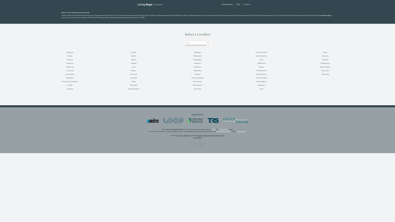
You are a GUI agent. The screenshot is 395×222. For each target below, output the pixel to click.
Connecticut (69, 74)
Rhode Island (261, 74)
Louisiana (133, 78)
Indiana (134, 63)
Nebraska (197, 70)
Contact (246, 4)
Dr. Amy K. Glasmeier (183, 135)
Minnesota (197, 56)
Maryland (133, 85)
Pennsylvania (261, 70)
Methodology (227, 4)
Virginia (325, 60)
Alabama (69, 52)
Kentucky (133, 74)
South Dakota (261, 81)
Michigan (197, 52)
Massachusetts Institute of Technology (210, 135)
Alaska (69, 56)
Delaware (70, 78)
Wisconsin (325, 70)
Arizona (70, 60)
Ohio (261, 60)
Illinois (133, 60)
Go (208, 43)
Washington (325, 63)
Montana (197, 67)
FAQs (238, 4)
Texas (261, 89)
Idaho (133, 56)
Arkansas (69, 63)
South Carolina (261, 78)
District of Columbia (70, 81)
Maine (133, 81)
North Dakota (261, 56)
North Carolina (261, 52)
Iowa (134, 67)
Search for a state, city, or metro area (195, 45)
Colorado (69, 70)
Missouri (197, 63)
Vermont (325, 56)
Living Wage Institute (223, 131)
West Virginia (325, 67)
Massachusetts (133, 89)
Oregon (261, 67)
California (70, 67)
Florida (70, 85)
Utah (325, 52)
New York (197, 89)
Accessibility (197, 137)
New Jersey (197, 81)
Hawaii (133, 52)
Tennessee (261, 85)
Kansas (133, 70)
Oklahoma (261, 63)
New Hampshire (197, 78)
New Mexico (197, 85)
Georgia (70, 89)
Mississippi (197, 60)
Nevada (197, 74)
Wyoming (325, 74)
